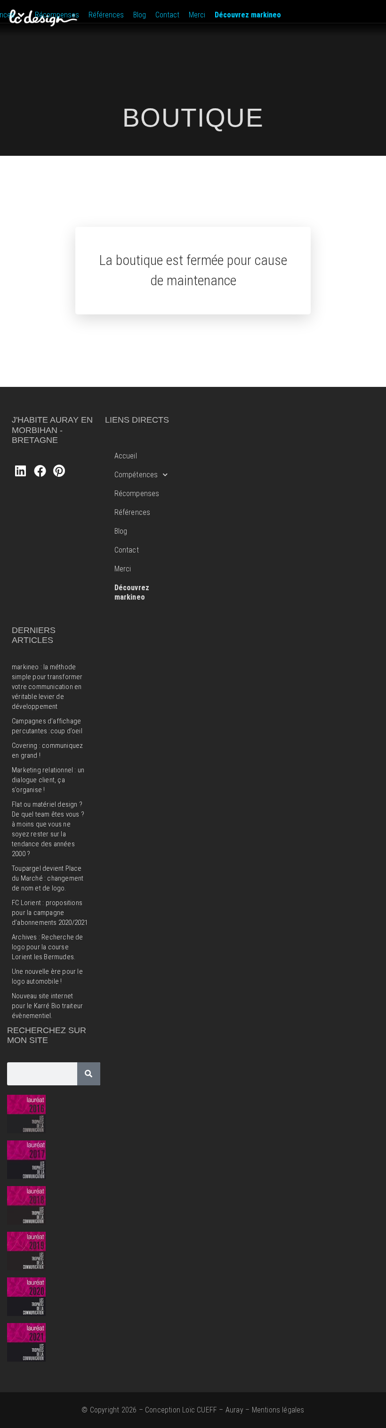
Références (132, 512)
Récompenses (137, 493)
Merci (122, 568)
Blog (121, 531)
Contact (126, 550)
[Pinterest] (59, 470)
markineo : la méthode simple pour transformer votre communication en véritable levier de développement (47, 687)
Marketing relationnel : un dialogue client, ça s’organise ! (48, 780)
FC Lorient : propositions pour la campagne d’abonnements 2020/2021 (50, 913)
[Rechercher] (88, 1073)
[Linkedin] (20, 470)
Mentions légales (278, 1409)
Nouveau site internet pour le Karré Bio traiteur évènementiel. (47, 1006)
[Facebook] (39, 470)
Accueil (125, 455)
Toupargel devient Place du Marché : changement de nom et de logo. (47, 878)
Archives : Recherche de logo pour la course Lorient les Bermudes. (47, 947)
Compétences (136, 474)
